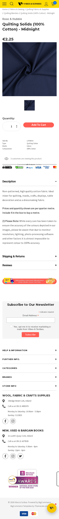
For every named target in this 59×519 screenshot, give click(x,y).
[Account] (45, 4)
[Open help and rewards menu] (51, 508)
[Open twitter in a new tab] (20, 456)
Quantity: (8, 118)
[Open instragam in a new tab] (13, 421)
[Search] (11, 4)
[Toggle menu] (4, 4)
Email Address (31, 315)
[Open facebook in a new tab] (5, 421)
